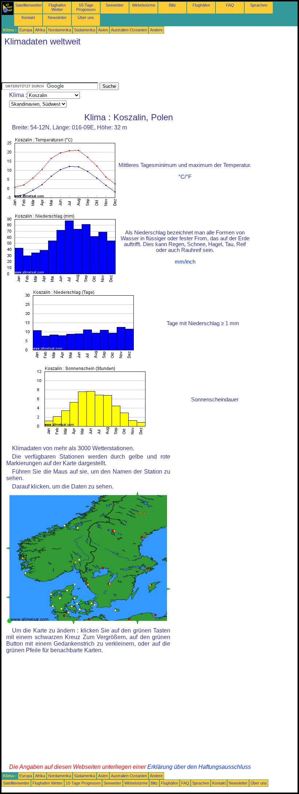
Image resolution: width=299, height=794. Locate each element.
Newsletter (57, 17)
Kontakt (28, 17)
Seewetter (115, 5)
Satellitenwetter (28, 5)
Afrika (40, 30)
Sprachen (258, 5)
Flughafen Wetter (57, 7)
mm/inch (185, 262)
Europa (25, 30)
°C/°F (184, 177)
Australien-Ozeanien (129, 30)
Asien (103, 30)
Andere (156, 30)
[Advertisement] (134, 66)
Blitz (172, 5)
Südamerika (84, 30)
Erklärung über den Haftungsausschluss (199, 767)
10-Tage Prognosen (86, 7)
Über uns (86, 17)
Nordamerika (59, 30)
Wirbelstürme (143, 5)
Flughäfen (201, 5)
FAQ (230, 5)
